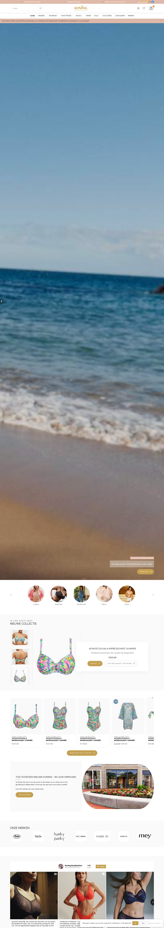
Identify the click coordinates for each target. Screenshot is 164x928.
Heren (88, 16)
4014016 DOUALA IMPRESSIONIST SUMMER (22, 739)
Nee (143, 923)
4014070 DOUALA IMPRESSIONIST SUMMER (56, 739)
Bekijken (93, 663)
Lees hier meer (24, 795)
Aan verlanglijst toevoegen (120, 663)
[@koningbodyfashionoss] (61, 866)
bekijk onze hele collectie (81, 753)
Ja (135, 923)
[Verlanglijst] (144, 8)
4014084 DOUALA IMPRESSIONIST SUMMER (124, 739)
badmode (53, 16)
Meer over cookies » (154, 923)
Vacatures (107, 16)
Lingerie (41, 16)
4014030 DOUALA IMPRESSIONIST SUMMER (90, 739)
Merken (131, 16)
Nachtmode (66, 16)
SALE (96, 16)
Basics (78, 16)
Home (32, 16)
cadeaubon (120, 16)
